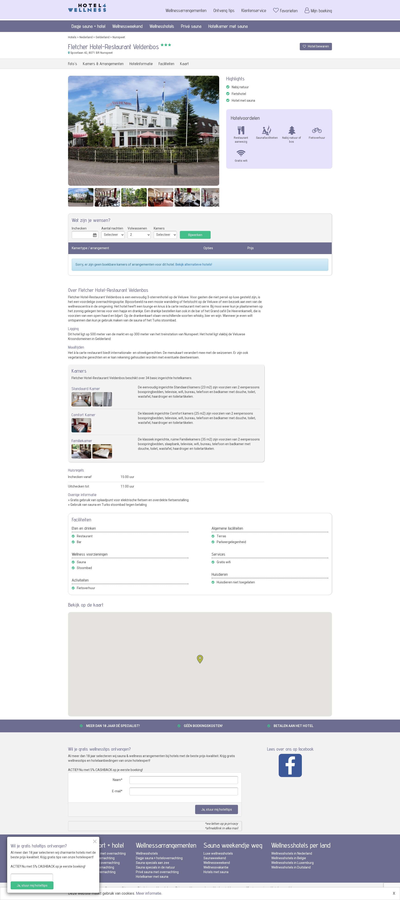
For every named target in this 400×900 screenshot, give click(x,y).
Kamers (159, 228)
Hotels (72, 37)
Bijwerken (195, 235)
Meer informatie (148, 893)
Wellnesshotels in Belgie (288, 858)
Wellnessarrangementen (186, 10)
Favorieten (289, 10)
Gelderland (102, 37)
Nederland (86, 37)
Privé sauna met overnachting (157, 872)
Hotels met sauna (215, 872)
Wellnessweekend (127, 26)
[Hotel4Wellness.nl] (87, 6)
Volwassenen (137, 228)
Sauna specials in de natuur (155, 867)
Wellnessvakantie (215, 867)
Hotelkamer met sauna (228, 26)
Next (215, 131)
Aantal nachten (112, 228)
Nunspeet (118, 37)
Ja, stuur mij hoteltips (216, 809)
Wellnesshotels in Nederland (291, 853)
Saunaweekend (214, 858)
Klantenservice (253, 10)
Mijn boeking (321, 10)
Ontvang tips (223, 10)
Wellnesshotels (162, 26)
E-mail (116, 791)
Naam (117, 779)
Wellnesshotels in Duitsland (291, 867)
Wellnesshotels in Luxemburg (292, 862)
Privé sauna (191, 26)
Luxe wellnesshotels (218, 853)
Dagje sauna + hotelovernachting (159, 858)
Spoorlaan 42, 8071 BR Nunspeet (91, 53)
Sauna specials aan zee (152, 862)
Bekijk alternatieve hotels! (193, 264)
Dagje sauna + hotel (88, 26)
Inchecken (79, 228)
